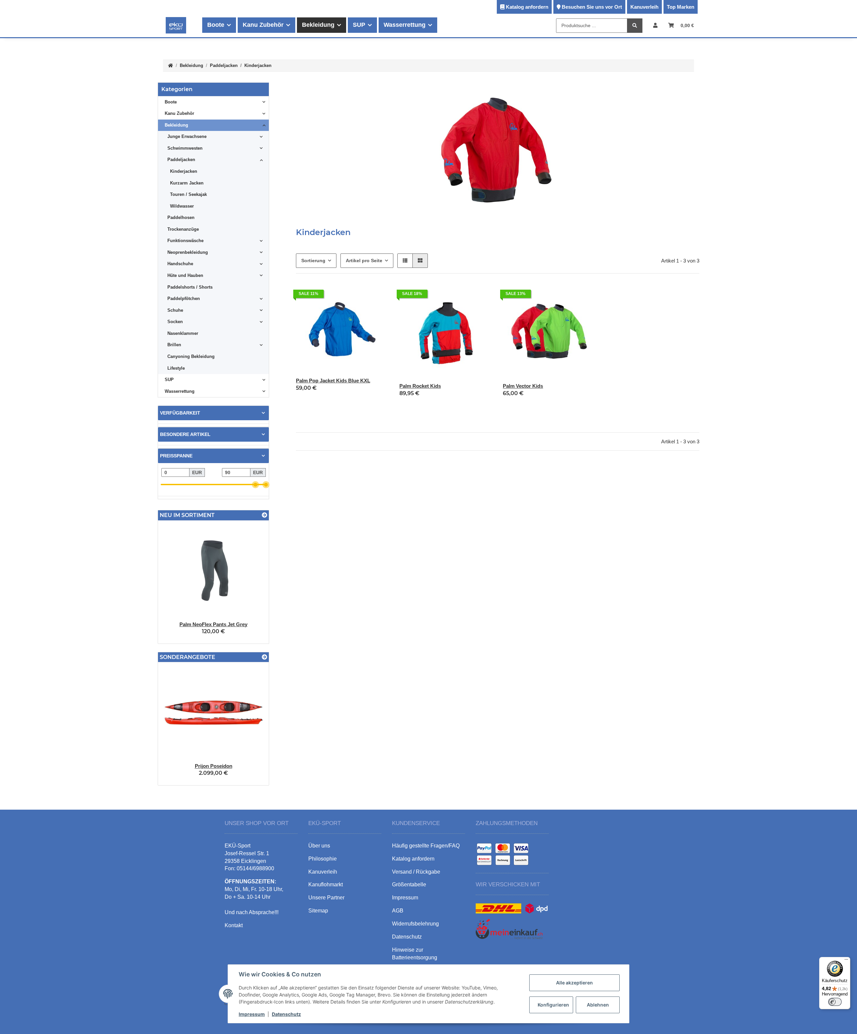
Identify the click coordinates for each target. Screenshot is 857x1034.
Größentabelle (409, 884)
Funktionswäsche (185, 240)
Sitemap (318, 910)
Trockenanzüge (183, 229)
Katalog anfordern (527, 7)
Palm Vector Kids (523, 386)
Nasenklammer (182, 333)
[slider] (255, 485)
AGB (397, 910)
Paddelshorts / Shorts (190, 287)
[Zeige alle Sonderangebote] (264, 657)
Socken (175, 321)
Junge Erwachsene (187, 136)
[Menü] (846, 961)
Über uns (319, 845)
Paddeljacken (181, 159)
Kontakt (234, 925)
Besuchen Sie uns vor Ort (592, 7)
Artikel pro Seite (364, 260)
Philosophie (322, 859)
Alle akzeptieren (574, 982)
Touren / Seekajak (188, 194)
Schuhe (175, 310)
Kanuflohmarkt (325, 884)
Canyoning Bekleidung (191, 356)
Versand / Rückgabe (416, 872)
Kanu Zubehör (179, 113)
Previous (174, 724)
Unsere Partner (326, 897)
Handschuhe (180, 263)
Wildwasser (182, 206)
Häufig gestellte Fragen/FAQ (426, 845)
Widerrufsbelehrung (415, 924)
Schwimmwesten (185, 148)
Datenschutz (286, 1014)
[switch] (835, 1002)
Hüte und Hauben (185, 275)
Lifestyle (176, 368)
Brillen (174, 344)
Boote (171, 101)
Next (252, 724)
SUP (169, 379)
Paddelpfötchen (183, 298)
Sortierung (313, 260)
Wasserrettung (179, 391)
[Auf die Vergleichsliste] (360, 295)
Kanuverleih (644, 7)
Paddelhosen (180, 217)
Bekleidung (176, 125)
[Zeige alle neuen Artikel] (264, 515)
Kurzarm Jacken (187, 183)
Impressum (252, 1014)
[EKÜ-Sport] (176, 25)
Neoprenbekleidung (187, 252)
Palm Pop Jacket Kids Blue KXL (333, 380)
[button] (655, 25)
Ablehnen (598, 1005)
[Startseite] (170, 66)
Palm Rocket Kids (420, 386)
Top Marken (680, 7)
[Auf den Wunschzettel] (377, 295)
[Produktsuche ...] (634, 25)
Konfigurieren (553, 1005)
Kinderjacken (183, 171)
